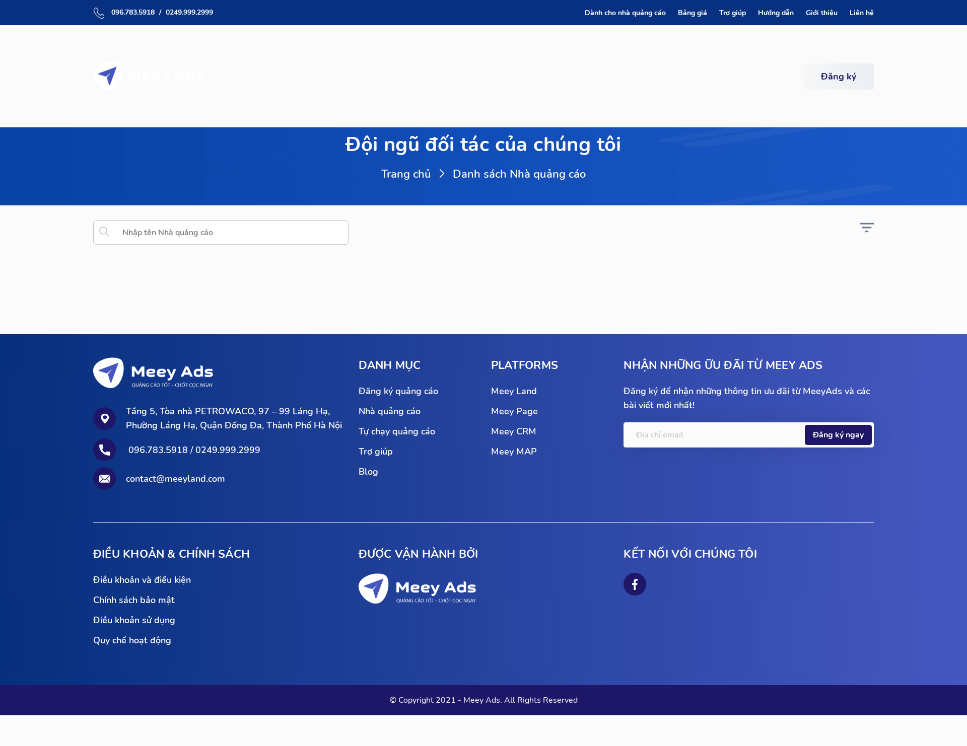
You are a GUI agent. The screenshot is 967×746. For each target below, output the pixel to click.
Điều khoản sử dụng (134, 620)
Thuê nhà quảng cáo (293, 76)
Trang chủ (406, 174)
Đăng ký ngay (838, 434)
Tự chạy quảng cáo (393, 76)
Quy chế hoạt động (132, 640)
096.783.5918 (132, 12)
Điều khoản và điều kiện (142, 580)
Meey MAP (514, 451)
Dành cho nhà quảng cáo (625, 13)
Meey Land (514, 391)
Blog (368, 472)
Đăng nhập (752, 76)
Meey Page (514, 411)
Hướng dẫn (776, 13)
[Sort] (867, 232)
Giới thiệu (822, 13)
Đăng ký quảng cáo (398, 391)
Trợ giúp (732, 13)
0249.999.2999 (189, 12)
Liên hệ (862, 13)
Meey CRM (513, 431)
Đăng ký (838, 76)
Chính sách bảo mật (134, 600)
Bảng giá (692, 13)
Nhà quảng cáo (390, 411)
